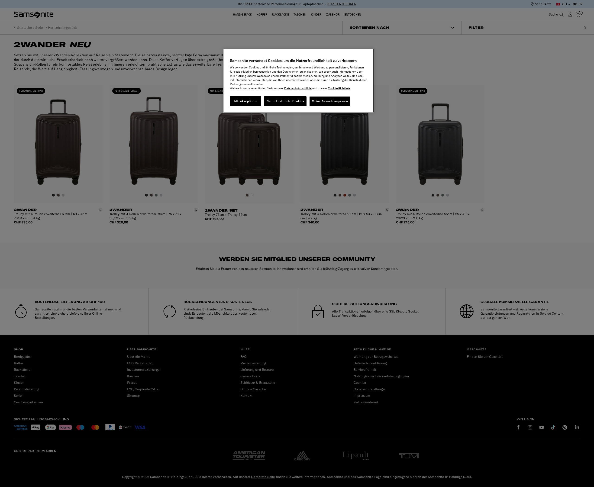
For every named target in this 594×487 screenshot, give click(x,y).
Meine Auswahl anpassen (330, 101)
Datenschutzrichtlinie (298, 88)
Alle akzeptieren (245, 101)
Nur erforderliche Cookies (285, 101)
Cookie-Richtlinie (339, 88)
